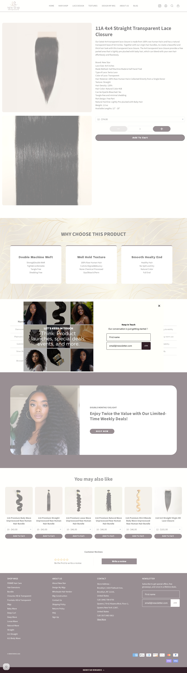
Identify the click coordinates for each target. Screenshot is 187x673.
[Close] (159, 305)
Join (146, 346)
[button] (93, 670)
